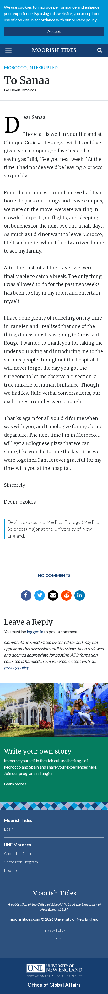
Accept (54, 31)
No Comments (54, 575)
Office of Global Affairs (54, 985)
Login (8, 828)
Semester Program (21, 861)
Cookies (54, 938)
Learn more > (15, 783)
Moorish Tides (54, 50)
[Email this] (53, 595)
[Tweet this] (39, 595)
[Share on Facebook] (26, 595)
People (10, 870)
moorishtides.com (25, 919)
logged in (35, 631)
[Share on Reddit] (66, 595)
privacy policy (84, 19)
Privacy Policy (54, 930)
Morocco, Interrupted (31, 67)
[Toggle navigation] (8, 50)
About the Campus (20, 853)
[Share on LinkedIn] (79, 595)
